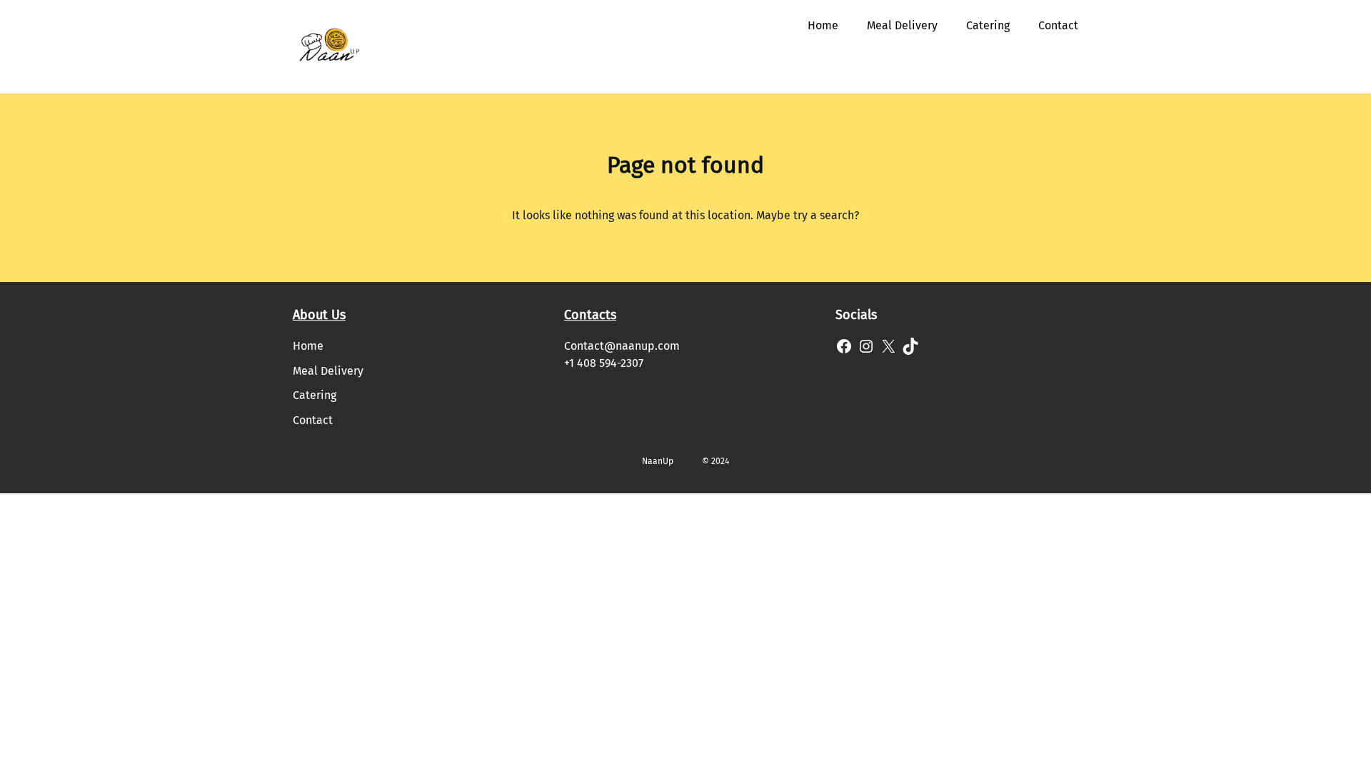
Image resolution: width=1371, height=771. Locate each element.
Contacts (590, 315)
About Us (319, 315)
